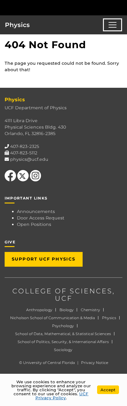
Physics (17, 25)
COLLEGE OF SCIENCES (62, 291)
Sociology (63, 349)
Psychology (63, 325)
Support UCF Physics (44, 259)
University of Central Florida (49, 362)
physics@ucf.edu (29, 159)
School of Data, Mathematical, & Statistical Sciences (63, 333)
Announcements (36, 211)
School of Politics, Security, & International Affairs (63, 341)
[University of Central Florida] (46, 7)
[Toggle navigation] (112, 24)
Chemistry (90, 309)
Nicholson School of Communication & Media (52, 317)
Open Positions (34, 224)
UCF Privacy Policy (62, 395)
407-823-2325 (24, 146)
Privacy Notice (94, 362)
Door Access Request (40, 218)
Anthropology (39, 309)
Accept (108, 389)
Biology (66, 309)
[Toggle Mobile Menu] (120, 7)
